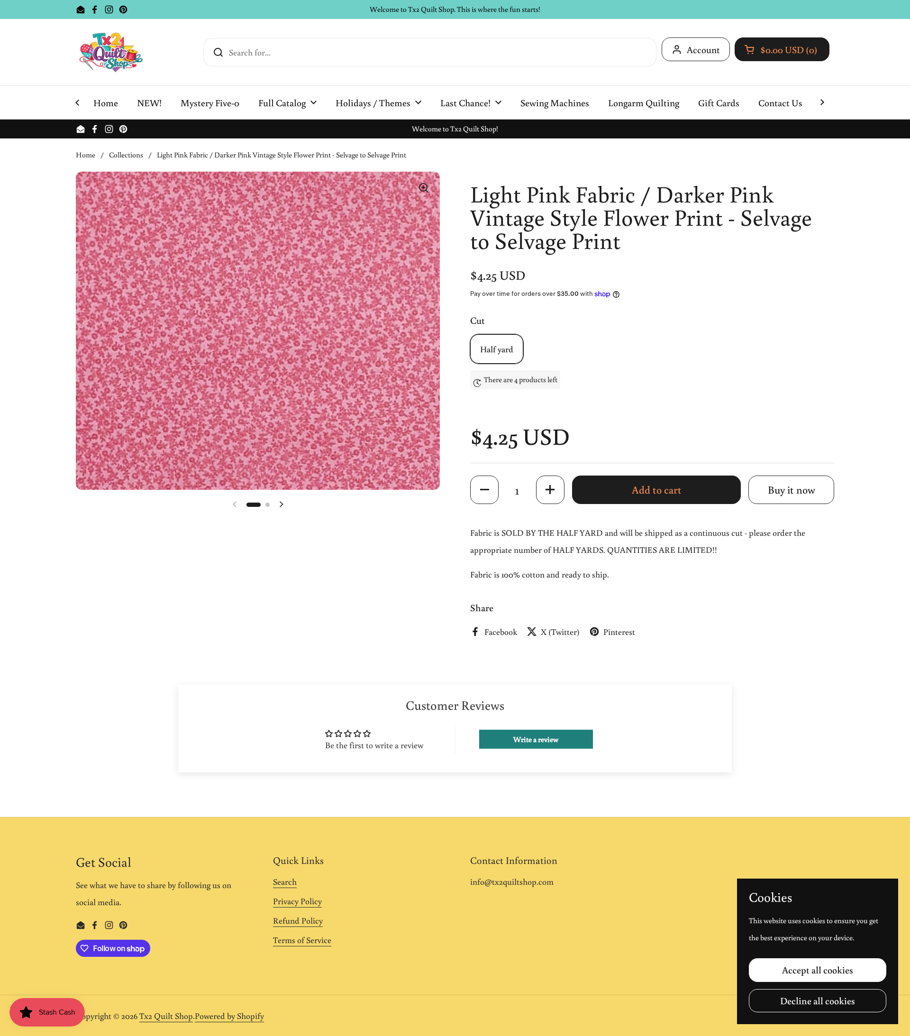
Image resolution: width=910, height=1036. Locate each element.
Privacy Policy (297, 901)
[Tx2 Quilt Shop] (111, 52)
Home (85, 154)
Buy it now (791, 489)
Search (285, 881)
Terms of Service (302, 939)
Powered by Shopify (229, 1015)
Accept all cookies (817, 969)
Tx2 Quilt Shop (166, 1015)
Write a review (535, 739)
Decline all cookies (817, 1000)
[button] (782, 49)
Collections (126, 154)
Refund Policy (298, 920)
